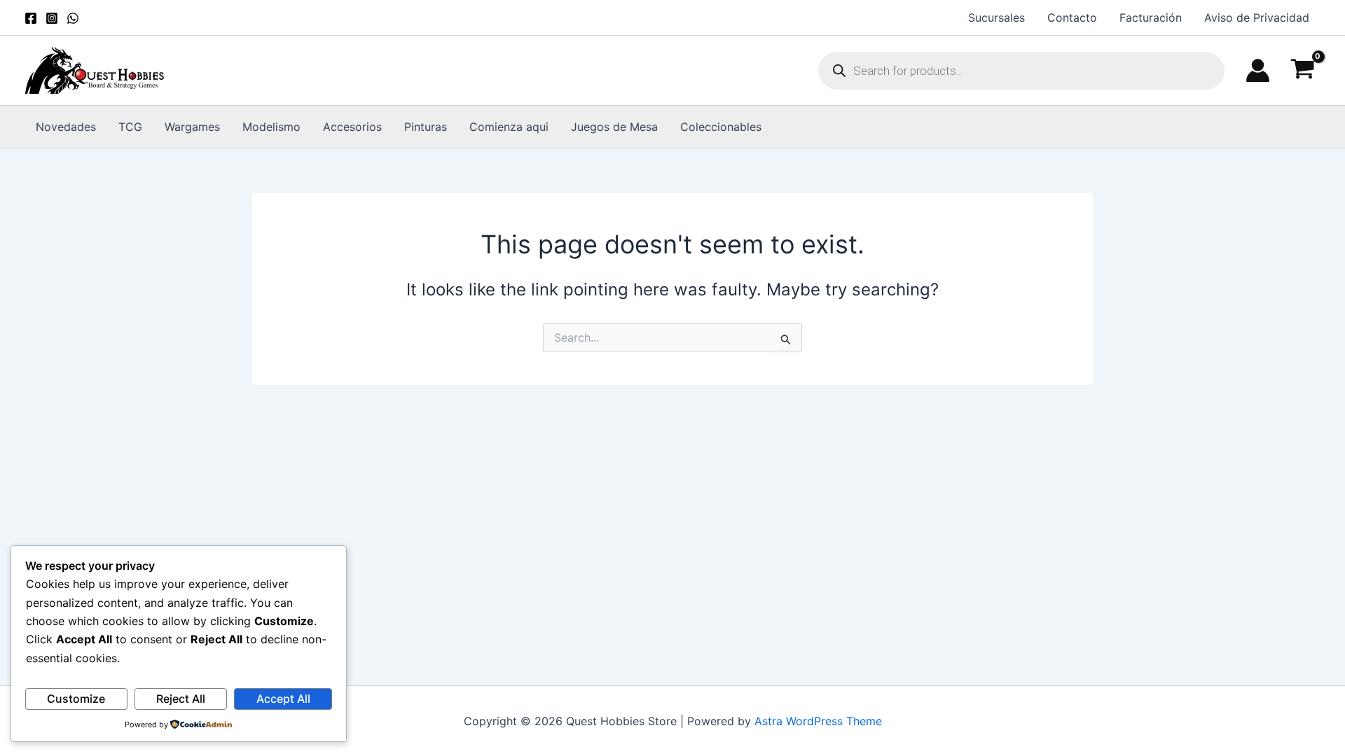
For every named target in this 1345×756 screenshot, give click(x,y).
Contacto (1072, 17)
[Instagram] (52, 18)
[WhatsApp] (73, 18)
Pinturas (425, 127)
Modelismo (271, 127)
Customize (76, 699)
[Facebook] (31, 18)
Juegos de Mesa (614, 127)
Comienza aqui (509, 127)
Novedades (66, 127)
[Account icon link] (1258, 70)
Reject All (180, 699)
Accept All (283, 699)
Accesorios (352, 127)
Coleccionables (720, 127)
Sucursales (996, 17)
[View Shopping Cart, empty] (1302, 70)
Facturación (1150, 17)
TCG (130, 127)
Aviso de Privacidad (1256, 17)
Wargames (192, 127)
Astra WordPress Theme (818, 721)
